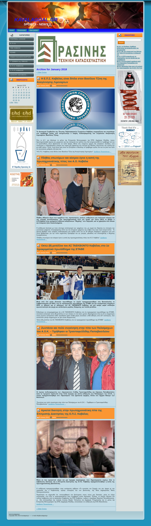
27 (26, 97)
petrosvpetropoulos (61, 85)
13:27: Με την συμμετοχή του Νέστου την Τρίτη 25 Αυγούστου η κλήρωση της (129, 53)
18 (21, 95)
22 (14, 97)
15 (14, 95)
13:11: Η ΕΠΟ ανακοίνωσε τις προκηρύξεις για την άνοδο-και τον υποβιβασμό (128, 58)
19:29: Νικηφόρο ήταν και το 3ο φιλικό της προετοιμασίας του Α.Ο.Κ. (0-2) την (129, 67)
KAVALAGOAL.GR (35, 19)
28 (29, 97)
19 (24, 95)
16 (16, 95)
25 (21, 97)
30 (16, 100)
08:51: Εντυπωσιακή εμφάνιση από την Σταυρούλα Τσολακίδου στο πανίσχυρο (129, 63)
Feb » (16, 102)
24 (19, 97)
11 (21, 92)
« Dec (11, 102)
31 (19, 100)
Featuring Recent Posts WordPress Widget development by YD (75, 524)
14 (29, 92)
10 (19, 92)
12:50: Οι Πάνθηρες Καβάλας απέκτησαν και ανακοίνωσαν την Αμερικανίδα (128, 48)
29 (14, 100)
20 (26, 95)
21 (29, 95)
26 (24, 97)
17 (19, 95)
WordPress (66, 522)
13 (26, 92)
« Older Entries (41, 72)
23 (16, 97)
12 (24, 92)
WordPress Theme (77, 522)
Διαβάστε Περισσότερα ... (102, 152)
